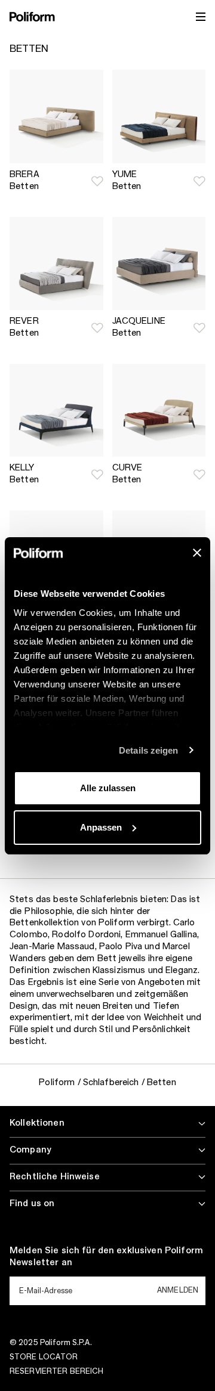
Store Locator (44, 1357)
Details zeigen (148, 750)
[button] (97, 181)
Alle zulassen (108, 788)
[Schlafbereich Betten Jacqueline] (159, 264)
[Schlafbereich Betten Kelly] (56, 410)
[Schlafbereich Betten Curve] (159, 410)
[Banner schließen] (197, 553)
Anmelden (177, 1290)
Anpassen (101, 827)
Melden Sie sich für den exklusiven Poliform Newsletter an (106, 1257)
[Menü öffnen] (200, 17)
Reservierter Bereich (56, 1371)
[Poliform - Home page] (32, 16)
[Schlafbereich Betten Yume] (159, 116)
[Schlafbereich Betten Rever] (56, 264)
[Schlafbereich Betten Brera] (56, 116)
